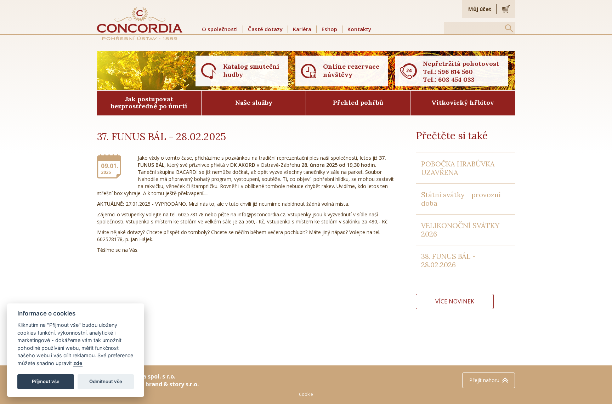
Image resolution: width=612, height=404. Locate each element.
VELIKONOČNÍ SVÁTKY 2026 (460, 229)
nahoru (484, 380)
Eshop (329, 29)
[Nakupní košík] (506, 9)
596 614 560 (455, 72)
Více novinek (454, 301)
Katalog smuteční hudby (251, 70)
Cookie (306, 394)
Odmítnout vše (105, 381)
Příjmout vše (46, 381)
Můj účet (480, 8)
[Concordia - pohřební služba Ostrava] (140, 23)
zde (78, 363)
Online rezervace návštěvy (351, 70)
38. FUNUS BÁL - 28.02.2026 (448, 260)
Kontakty (359, 29)
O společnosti (220, 29)
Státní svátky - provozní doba (461, 198)
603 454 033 (456, 79)
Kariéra (302, 29)
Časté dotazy (265, 29)
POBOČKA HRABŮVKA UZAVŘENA (458, 168)
